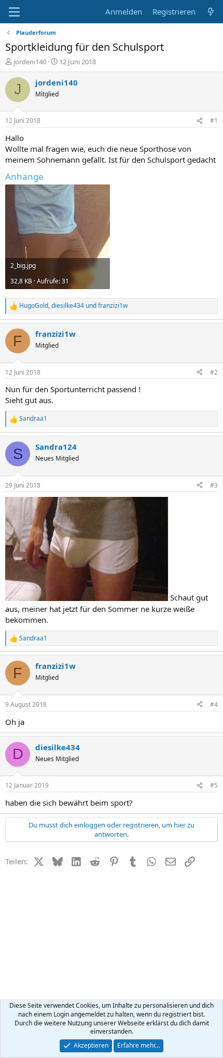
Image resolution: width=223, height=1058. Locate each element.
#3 (214, 485)
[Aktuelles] (211, 11)
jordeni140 (29, 61)
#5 (214, 785)
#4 (214, 704)
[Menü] (14, 12)
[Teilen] (199, 121)
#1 (214, 120)
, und (73, 306)
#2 (214, 372)
